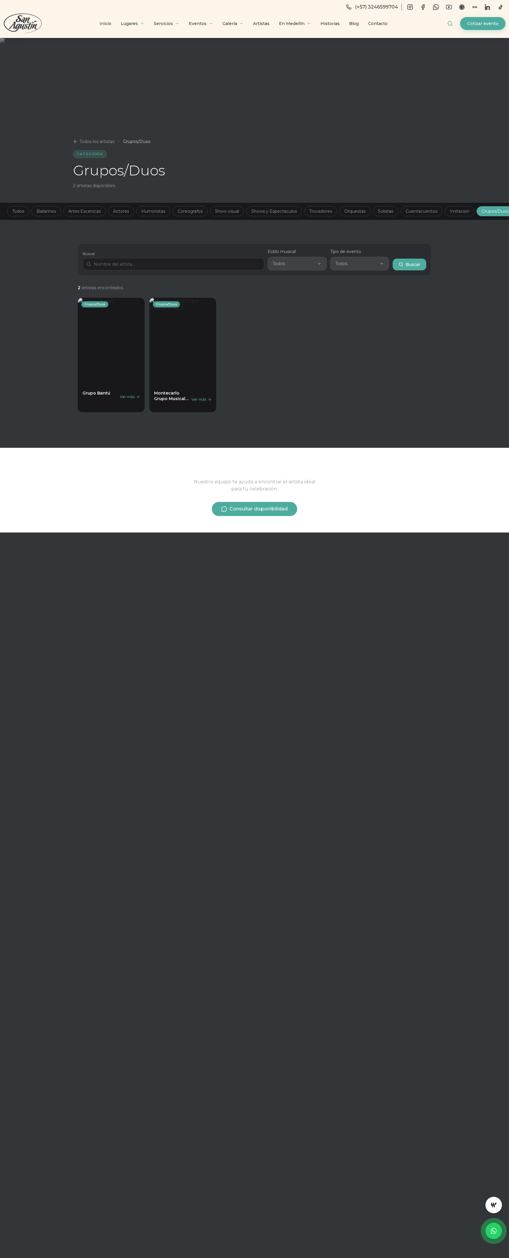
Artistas (261, 23)
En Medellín (292, 23)
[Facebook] (423, 7)
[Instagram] (410, 7)
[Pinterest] (462, 7)
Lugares (129, 23)
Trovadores (320, 211)
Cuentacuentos (421, 211)
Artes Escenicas (84, 211)
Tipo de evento (345, 251)
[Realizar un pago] (493, 1205)
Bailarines (46, 211)
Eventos (197, 23)
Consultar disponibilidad (258, 509)
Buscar (89, 254)
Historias (330, 23)
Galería (229, 23)
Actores (121, 211)
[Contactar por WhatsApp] (493, 1231)
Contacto (378, 23)
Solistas (385, 211)
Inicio (105, 23)
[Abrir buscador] (450, 23)
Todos (18, 211)
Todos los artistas (97, 141)
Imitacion (459, 211)
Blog (354, 23)
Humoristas (153, 211)
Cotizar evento (482, 23)
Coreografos (190, 211)
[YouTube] (449, 7)
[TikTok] (500, 7)
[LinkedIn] (488, 7)
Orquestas (355, 211)
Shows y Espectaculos (274, 211)
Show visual (227, 211)
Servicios (163, 23)
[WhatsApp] (436, 7)
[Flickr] (475, 7)
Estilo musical (282, 251)
